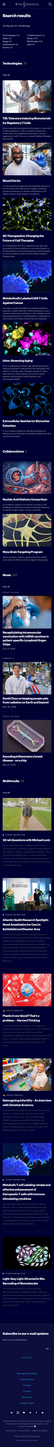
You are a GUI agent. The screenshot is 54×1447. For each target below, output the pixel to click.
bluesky (23, 1412)
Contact (27, 1391)
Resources (27, 1397)
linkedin (11, 1412)
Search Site (50, 4)
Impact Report (27, 1379)
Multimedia (35, 41)
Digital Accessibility (40, 1430)
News (32, 38)
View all (6, 74)
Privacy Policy (24, 1430)
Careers (27, 1385)
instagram (17, 1412)
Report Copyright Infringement (27, 1436)
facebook (36, 1412)
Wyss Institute (27, 4)
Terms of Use (11, 1430)
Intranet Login (27, 1403)
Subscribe (27, 1357)
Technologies (11, 35)
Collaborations (36, 35)
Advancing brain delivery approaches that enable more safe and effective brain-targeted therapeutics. (26, 555)
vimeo (30, 1412)
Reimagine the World (27, 1373)
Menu (4, 4)
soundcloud (42, 1412)
